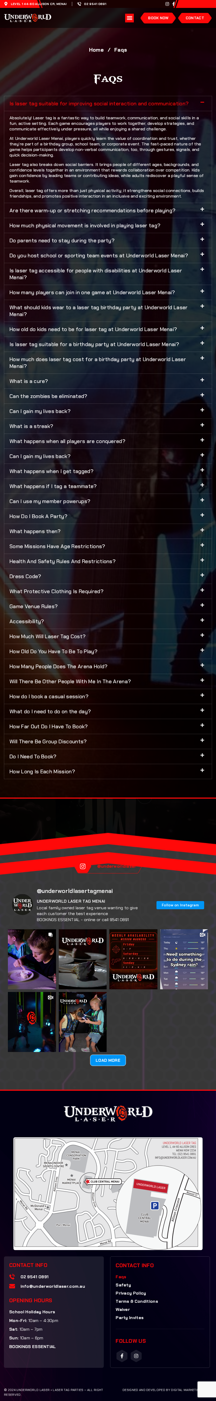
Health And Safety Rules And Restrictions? (62, 561)
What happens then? (35, 531)
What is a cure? (28, 381)
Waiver (123, 1309)
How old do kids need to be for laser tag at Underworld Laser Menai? (93, 329)
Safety (123, 1285)
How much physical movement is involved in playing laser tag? (84, 225)
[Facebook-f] (173, 4)
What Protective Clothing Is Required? (56, 591)
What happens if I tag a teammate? (53, 486)
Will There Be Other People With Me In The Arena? (70, 681)
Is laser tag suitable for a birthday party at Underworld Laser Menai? (94, 344)
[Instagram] (167, 4)
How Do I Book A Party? (38, 516)
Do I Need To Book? (33, 756)
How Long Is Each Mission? (42, 771)
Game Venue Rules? (33, 606)
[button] (129, 18)
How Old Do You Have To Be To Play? (53, 651)
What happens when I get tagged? (51, 471)
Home (96, 49)
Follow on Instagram (180, 905)
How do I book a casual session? (49, 696)
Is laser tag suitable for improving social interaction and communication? (99, 103)
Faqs (121, 1277)
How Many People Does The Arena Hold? (58, 666)
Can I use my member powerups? (49, 501)
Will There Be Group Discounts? (48, 741)
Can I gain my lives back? (40, 411)
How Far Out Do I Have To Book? (48, 726)
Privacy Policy (131, 1293)
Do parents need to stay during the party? (62, 240)
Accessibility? (26, 621)
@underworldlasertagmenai (75, 891)
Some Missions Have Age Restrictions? (57, 546)
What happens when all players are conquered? (67, 441)
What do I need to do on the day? (50, 711)
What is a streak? (31, 426)
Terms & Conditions (137, 1301)
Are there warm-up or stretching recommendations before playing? (92, 210)
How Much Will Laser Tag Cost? (47, 636)
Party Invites (130, 1317)
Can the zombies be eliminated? (48, 396)
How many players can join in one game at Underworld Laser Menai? (92, 292)
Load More (108, 1060)
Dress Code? (25, 576)
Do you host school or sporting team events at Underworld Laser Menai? (98, 255)
